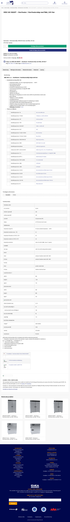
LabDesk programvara (40, 146)
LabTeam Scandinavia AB (31, 519)
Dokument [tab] (36, 69)
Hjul (37, 129)
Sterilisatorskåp (13, 7)
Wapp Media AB (40, 519)
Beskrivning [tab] (5, 69)
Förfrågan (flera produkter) (37, 46)
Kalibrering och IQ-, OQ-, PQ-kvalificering (44, 149)
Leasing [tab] (42, 69)
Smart (22, 107)
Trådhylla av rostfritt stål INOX (42, 115)
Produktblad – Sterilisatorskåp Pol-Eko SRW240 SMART (18, 353)
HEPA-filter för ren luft (40, 143)
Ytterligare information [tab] (16, 69)
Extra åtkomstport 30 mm (41, 173)
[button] (2, 3)
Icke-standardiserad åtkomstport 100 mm (44, 180)
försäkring (29, 383)
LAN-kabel (38, 166)
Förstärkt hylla (39, 122)
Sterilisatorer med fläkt (23, 7)
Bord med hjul (39, 132)
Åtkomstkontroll (39, 183)
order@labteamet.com (51, 449)
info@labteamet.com (26, 63)
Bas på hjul (38, 136)
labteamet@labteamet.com (51, 459)
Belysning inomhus (40, 139)
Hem (2, 7)
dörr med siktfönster (40, 112)
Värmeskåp (6, 7)
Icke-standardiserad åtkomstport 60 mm (44, 177)
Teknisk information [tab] (27, 69)
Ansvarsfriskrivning (48, 516)
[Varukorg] (64, 2)
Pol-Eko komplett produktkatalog (15, 360)
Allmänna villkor (21, 516)
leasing (23, 383)
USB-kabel (38, 163)
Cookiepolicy (29, 516)
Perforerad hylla (39, 119)
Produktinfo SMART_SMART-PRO (15, 364)
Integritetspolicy (38, 516)
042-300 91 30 (11, 63)
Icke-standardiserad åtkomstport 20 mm (44, 170)
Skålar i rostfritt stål (40, 126)
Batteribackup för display (41, 156)
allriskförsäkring (49, 492)
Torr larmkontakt (39, 160)
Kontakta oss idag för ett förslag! (10, 389)
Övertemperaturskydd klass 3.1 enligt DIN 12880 (46, 153)
